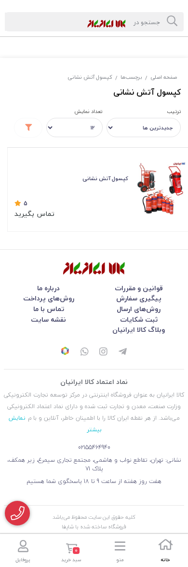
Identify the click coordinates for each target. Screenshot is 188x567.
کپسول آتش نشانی (89, 77)
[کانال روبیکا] (65, 352)
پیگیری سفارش (138, 298)
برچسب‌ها (131, 77)
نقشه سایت (48, 319)
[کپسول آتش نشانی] (94, 268)
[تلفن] (17, 513)
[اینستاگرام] (103, 352)
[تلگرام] (123, 352)
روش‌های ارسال (139, 309)
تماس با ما (48, 309)
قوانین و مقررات (139, 288)
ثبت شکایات (139, 319)
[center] (172, 21)
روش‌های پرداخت (48, 298)
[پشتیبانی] (84, 352)
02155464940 (94, 447)
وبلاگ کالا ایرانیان (138, 330)
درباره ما (48, 288)
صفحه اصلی (163, 77)
